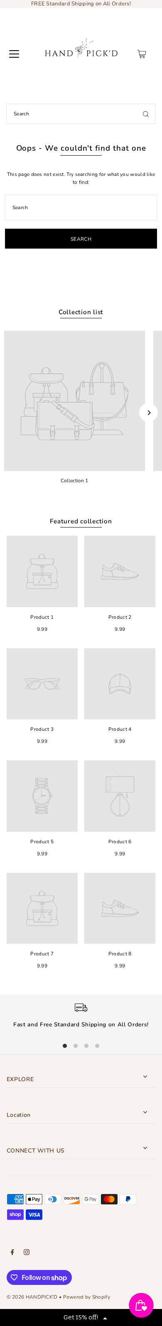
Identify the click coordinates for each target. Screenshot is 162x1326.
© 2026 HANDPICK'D (32, 1297)
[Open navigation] (14, 54)
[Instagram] (26, 1253)
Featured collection (81, 521)
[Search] (146, 114)
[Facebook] (12, 1253)
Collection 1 (74, 480)
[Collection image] (74, 401)
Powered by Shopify (86, 1297)
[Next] (148, 412)
